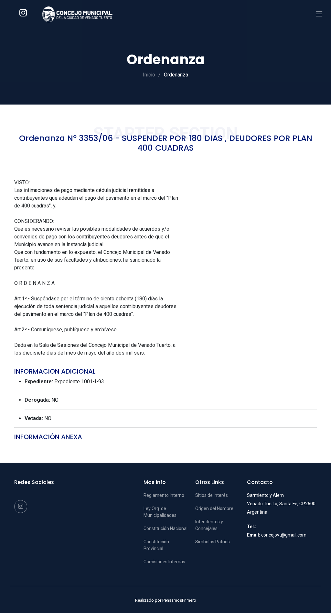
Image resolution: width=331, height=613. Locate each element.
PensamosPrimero (179, 600)
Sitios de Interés (211, 495)
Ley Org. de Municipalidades (160, 512)
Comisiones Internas (164, 561)
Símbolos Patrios (212, 541)
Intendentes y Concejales (209, 525)
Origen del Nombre (214, 508)
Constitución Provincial (156, 545)
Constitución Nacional (165, 528)
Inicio (149, 75)
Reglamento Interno (164, 495)
